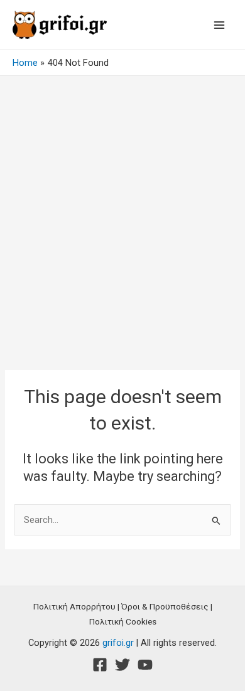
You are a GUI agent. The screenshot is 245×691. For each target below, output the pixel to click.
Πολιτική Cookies (122, 621)
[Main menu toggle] (219, 25)
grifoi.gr (118, 642)
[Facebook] (99, 664)
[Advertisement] (122, 204)
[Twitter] (122, 664)
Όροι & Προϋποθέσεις (165, 606)
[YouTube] (145, 664)
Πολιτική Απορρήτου (74, 606)
